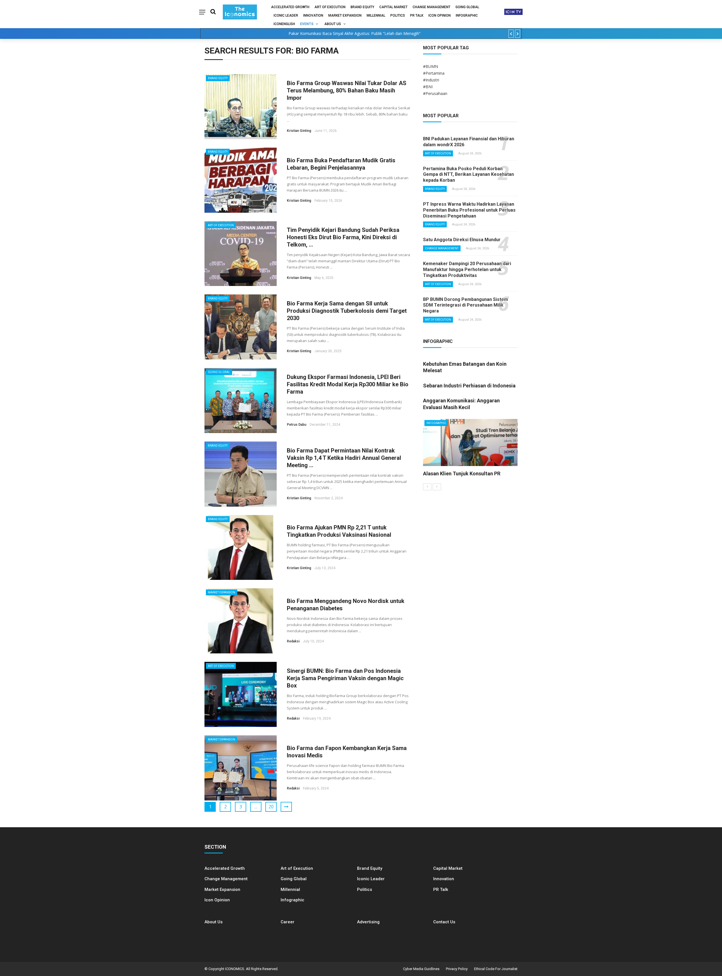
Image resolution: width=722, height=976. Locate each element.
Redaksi (293, 641)
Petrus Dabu (296, 425)
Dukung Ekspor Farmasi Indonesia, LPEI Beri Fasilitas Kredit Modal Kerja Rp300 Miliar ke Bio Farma (347, 384)
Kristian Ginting (299, 131)
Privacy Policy (457, 969)
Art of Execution (329, 7)
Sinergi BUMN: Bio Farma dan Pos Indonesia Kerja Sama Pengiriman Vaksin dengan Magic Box (345, 678)
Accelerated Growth (290, 7)
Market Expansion (345, 15)
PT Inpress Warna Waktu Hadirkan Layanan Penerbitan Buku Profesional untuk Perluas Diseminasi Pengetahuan (469, 210)
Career (287, 921)
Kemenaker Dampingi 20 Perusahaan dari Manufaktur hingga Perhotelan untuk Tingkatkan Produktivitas (467, 269)
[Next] (437, 486)
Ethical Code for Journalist (496, 969)
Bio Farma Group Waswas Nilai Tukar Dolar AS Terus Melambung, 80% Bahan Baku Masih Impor (346, 90)
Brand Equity (362, 7)
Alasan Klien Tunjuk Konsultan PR (461, 473)
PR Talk (416, 15)
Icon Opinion (439, 15)
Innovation (313, 15)
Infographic (292, 899)
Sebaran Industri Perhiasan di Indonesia (469, 386)
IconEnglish (284, 24)
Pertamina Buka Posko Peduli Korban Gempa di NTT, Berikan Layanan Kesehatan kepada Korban (468, 174)
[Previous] (427, 486)
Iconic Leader (286, 15)
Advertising (368, 921)
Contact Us (444, 921)
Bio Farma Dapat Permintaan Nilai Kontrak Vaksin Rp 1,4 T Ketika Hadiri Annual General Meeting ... (344, 458)
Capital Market (393, 7)
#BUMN (430, 66)
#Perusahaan (435, 93)
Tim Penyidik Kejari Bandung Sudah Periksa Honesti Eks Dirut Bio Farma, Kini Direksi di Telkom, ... (343, 237)
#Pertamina (433, 73)
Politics (397, 15)
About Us (332, 24)
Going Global (467, 7)
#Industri (431, 80)
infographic (467, 15)
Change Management (431, 7)
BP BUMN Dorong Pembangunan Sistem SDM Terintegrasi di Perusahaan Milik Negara (465, 305)
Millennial (376, 15)
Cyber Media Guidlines (421, 969)
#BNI (428, 86)
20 (271, 807)
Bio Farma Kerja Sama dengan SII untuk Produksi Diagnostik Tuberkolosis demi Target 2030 (347, 310)
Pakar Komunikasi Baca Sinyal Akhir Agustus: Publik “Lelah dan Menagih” (355, 33)
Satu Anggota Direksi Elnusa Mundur (462, 239)
